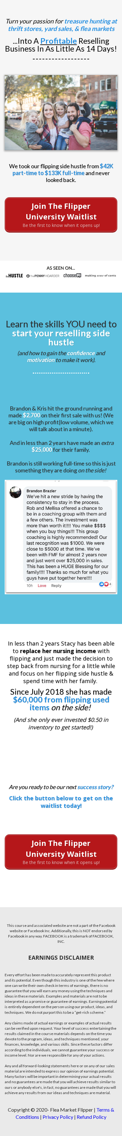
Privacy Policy (58, 1117)
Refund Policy (91, 1117)
